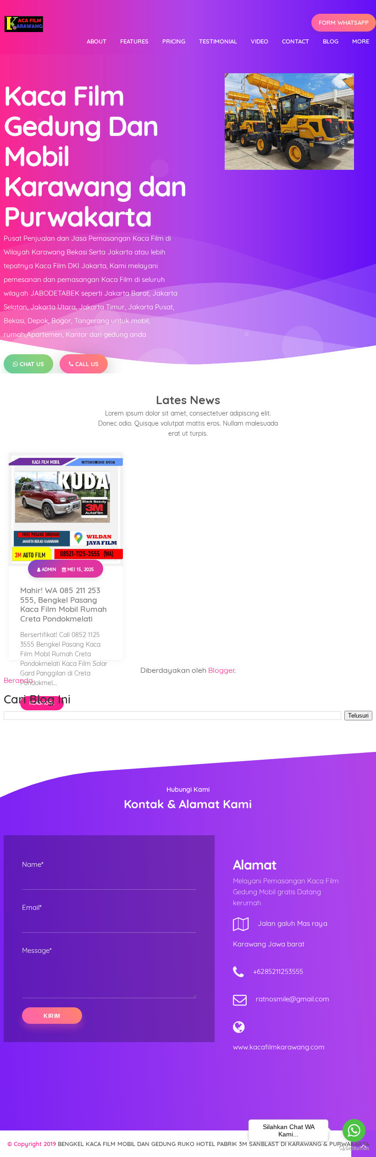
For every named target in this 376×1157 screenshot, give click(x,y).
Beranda (18, 680)
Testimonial (218, 41)
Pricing (173, 41)
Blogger (221, 670)
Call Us (86, 364)
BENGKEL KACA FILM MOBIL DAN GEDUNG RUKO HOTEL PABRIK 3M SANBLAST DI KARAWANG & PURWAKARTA (213, 1143)
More (360, 41)
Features (134, 41)
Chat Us (31, 364)
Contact (295, 41)
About (96, 41)
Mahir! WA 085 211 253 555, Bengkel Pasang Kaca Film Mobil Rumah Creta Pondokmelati (63, 604)
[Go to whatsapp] (354, 1130)
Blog (330, 41)
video (259, 41)
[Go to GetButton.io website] (354, 1148)
